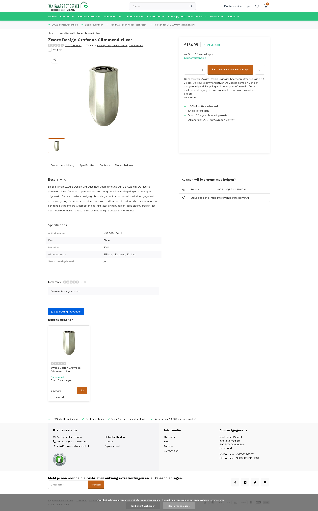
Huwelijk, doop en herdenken (185, 16)
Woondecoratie (87, 16)
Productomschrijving (63, 165)
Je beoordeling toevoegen (66, 311)
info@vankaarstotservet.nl (233, 197)
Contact (109, 441)
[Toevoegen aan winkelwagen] (82, 390)
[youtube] (265, 482)
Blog (166, 441)
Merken (231, 16)
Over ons (169, 437)
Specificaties (87, 165)
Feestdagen (153, 16)
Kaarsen (65, 16)
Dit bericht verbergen (143, 505)
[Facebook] (235, 482)
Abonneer (96, 484)
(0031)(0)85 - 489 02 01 (232, 189)
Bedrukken (133, 16)
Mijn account (112, 446)
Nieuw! (52, 16)
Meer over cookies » (179, 505)
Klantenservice (233, 6)
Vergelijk (57, 49)
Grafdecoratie (136, 45)
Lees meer (190, 97)
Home (51, 32)
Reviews (105, 165)
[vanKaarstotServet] (68, 6)
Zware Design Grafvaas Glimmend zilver (79, 32)
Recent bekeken (124, 165)
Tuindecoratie (112, 16)
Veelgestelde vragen (69, 437)
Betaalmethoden (115, 437)
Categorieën (171, 450)
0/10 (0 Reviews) (73, 45)
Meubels (215, 16)
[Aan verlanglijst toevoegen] (84, 330)
